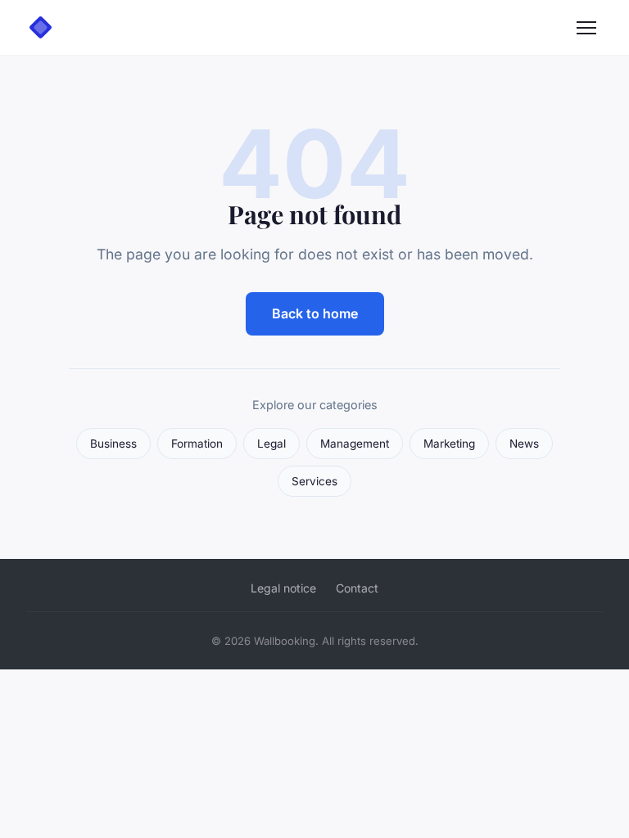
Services (314, 481)
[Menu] (586, 28)
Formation (197, 443)
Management (354, 443)
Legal (271, 443)
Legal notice (283, 588)
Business (113, 443)
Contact (357, 588)
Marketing (449, 443)
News (524, 443)
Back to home (315, 313)
